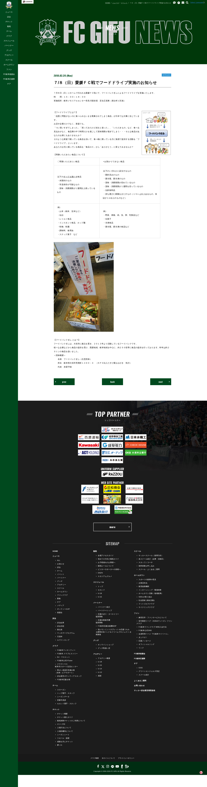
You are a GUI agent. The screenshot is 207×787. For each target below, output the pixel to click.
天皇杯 (59, 636)
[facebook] (98, 766)
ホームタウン (9, 65)
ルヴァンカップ (63, 640)
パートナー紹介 (104, 607)
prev (64, 381)
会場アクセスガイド (106, 555)
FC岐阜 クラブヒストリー (67, 654)
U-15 (100, 597)
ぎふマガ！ (143, 637)
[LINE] (112, 766)
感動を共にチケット (65, 742)
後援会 (59, 612)
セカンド (101, 590)
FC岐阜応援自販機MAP (107, 626)
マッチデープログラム (66, 633)
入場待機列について (65, 731)
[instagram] (107, 766)
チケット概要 (62, 714)
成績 (99, 676)
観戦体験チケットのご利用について (71, 721)
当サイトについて (108, 758)
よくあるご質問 (140, 681)
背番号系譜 (61, 700)
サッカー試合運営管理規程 (144, 690)
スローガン (61, 690)
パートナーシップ (105, 610)
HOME (107, 3)
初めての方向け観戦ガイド (108, 559)
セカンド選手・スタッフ (66, 704)
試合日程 (60, 626)
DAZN (100, 573)
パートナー (9, 45)
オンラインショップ (106, 645)
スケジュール (9, 41)
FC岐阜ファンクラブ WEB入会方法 (153, 627)
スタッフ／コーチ (146, 562)
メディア (60, 605)
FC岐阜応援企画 (63, 679)
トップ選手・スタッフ (66, 693)
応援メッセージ (145, 641)
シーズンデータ (63, 697)
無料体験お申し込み (146, 566)
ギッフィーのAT (63, 609)
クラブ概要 (95, 758)
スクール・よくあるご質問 (149, 569)
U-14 (100, 669)
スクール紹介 (144, 675)
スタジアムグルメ (105, 576)
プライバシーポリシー (126, 758)
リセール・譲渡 (63, 738)
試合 (9, 17)
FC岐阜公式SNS (145, 630)
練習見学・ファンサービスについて (153, 617)
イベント (124, 3)
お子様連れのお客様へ (106, 562)
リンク (141, 648)
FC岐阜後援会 (9, 74)
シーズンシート (63, 735)
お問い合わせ (139, 685)
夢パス (59, 745)
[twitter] (102, 766)
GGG (141, 668)
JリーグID (61, 724)
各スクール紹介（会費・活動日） (152, 559)
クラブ (9, 36)
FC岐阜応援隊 (9, 79)
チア (9, 84)
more (112, 527)
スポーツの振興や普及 (147, 579)
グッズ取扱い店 (104, 648)
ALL (58, 560)
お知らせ (60, 564)
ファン (9, 69)
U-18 (100, 593)
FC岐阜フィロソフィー (66, 650)
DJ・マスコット (63, 657)
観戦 (9, 26)
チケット (9, 22)
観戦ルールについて (106, 566)
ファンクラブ (62, 595)
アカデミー (9, 55)
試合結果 (60, 623)
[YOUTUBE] (117, 766)
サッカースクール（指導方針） (151, 555)
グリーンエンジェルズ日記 (149, 671)
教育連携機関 (144, 586)
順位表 (59, 630)
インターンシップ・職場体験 (150, 590)
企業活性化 (143, 583)
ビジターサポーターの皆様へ (109, 569)
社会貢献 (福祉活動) (147, 600)
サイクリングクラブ (146, 607)
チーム (9, 31)
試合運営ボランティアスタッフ (69, 676)
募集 (59, 598)
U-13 (100, 672)
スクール (9, 60)
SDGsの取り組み (145, 597)
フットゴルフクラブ (146, 604)
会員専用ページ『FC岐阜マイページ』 (154, 634)
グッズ (9, 50)
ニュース (9, 12)
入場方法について (64, 728)
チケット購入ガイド (65, 717)
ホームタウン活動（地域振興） (151, 593)
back (112, 381)
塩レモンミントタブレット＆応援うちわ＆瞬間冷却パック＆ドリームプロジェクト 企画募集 (113, 632)
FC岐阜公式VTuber (64, 660)
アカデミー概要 (104, 658)
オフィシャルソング (146, 644)
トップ (100, 586)
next (161, 381)
